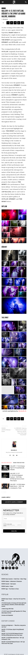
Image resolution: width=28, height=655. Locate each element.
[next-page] (5, 492)
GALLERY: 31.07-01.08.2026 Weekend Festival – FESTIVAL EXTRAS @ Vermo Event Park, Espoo (17, 477)
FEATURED (4, 469)
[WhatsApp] (18, 22)
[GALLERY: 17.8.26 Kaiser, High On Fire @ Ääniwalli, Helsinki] (5, 468)
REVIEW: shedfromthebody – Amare (6, 430)
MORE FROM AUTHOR (18, 462)
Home (3, 5)
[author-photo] (14, 448)
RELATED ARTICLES (7, 462)
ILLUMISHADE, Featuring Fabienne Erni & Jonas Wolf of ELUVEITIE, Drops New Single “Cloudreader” (20, 431)
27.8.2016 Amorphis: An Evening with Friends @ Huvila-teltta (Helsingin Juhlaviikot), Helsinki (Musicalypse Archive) (14, 604)
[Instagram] (10, 455)
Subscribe (14, 531)
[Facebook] (8, 22)
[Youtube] (16, 568)
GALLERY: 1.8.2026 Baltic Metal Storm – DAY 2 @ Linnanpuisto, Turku (17, 486)
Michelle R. (5, 19)
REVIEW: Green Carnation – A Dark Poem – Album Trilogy (14, 579)
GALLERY (7, 5)
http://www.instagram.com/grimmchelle (14, 452)
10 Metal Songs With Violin (7, 608)
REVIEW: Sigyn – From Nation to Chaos (10, 589)
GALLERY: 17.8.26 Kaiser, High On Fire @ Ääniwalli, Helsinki (17, 467)
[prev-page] (3, 492)
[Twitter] (11, 22)
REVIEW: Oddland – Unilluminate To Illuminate (12, 581)
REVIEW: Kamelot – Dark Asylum (9, 584)
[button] (2, 2)
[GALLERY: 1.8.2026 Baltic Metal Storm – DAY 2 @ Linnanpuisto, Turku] (5, 486)
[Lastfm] (14, 455)
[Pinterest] (15, 22)
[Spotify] (9, 568)
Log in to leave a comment (14, 502)
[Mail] (17, 455)
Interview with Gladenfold (7, 615)
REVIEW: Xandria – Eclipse (7, 586)
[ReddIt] (22, 22)
